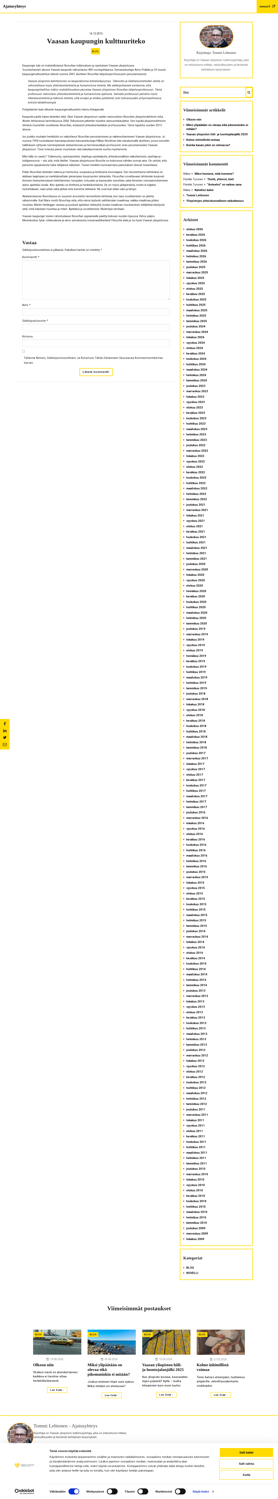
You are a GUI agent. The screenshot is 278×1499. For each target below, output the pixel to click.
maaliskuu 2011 (196, 1152)
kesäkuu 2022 (195, 472)
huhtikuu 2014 (196, 969)
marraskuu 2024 (197, 332)
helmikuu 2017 (196, 801)
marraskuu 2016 (197, 818)
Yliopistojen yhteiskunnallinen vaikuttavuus (215, 201)
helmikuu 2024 (196, 375)
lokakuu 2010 (195, 1179)
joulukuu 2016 (195, 812)
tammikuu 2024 (196, 380)
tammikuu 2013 (196, 1044)
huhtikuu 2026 (196, 245)
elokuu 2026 (194, 229)
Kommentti (31, 257)
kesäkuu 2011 (195, 1136)
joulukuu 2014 (195, 931)
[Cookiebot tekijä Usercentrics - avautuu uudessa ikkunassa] (24, 1491)
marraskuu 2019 (197, 634)
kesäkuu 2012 (195, 1077)
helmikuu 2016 (196, 861)
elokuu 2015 (194, 893)
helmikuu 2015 (196, 920)
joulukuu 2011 (195, 1109)
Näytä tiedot (201, 1491)
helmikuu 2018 (196, 742)
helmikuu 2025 (196, 315)
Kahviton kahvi (204, 190)
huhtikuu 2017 (196, 791)
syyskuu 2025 (195, 283)
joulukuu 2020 (195, 564)
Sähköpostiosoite (35, 320)
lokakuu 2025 (195, 278)
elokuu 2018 (194, 715)
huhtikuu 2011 (196, 1147)
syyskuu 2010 (195, 1185)
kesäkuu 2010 (195, 1196)
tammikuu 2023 (196, 440)
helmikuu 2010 (196, 1217)
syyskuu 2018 (195, 710)
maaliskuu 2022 (196, 488)
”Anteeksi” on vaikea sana (224, 184)
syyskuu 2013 (195, 1006)
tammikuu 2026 (196, 261)
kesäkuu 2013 (195, 1017)
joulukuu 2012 (195, 1050)
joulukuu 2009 (195, 1228)
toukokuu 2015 (196, 904)
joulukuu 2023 (195, 386)
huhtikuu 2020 (196, 607)
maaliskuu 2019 (196, 677)
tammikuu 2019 (196, 688)
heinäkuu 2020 (196, 591)
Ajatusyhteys (14, 6)
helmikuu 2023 (196, 434)
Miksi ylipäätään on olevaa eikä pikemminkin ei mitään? (217, 127)
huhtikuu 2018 (196, 731)
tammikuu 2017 (196, 807)
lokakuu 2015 (195, 882)
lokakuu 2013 (195, 1001)
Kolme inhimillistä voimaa (203, 140)
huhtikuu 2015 (196, 909)
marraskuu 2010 (197, 1174)
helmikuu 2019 (196, 683)
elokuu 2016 (194, 834)
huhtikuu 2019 (196, 672)
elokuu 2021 (194, 526)
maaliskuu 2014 (196, 974)
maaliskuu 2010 (196, 1212)
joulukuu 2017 (195, 753)
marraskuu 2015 (197, 877)
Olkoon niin (193, 119)
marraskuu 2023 (197, 391)
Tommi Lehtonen (197, 195)
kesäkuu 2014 (195, 958)
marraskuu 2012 (197, 1055)
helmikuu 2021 (196, 553)
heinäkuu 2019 (196, 656)
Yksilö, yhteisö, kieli (220, 179)
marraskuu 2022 (197, 450)
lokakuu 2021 (195, 515)
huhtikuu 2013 (196, 1028)
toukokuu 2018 (196, 726)
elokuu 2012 (194, 1071)
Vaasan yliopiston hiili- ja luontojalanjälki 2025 (217, 134)
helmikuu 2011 (196, 1158)
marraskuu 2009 (197, 1233)
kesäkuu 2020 (195, 596)
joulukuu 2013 (195, 990)
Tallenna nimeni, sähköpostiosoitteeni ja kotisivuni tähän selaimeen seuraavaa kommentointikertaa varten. (93, 360)
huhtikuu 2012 (196, 1088)
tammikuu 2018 (196, 747)
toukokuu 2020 (196, 602)
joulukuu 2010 (195, 1168)
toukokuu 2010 (196, 1201)
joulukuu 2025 (195, 267)
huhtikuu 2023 (196, 423)
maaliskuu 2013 (196, 1034)
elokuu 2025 (194, 288)
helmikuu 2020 (196, 618)
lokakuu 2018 (195, 704)
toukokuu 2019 (196, 666)
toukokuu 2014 (196, 963)
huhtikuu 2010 (196, 1206)
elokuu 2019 (194, 650)
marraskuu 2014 (197, 936)
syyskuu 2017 (195, 769)
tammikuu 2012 (196, 1104)
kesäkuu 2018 (195, 720)
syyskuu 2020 (195, 580)
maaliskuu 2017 (196, 796)
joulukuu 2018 (195, 693)
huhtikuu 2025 (196, 305)
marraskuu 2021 (197, 510)
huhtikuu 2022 (196, 483)
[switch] (112, 1491)
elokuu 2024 (194, 348)
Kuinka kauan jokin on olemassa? (208, 145)
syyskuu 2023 (195, 402)
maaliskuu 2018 (196, 737)
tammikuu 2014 (196, 985)
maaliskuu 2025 (196, 310)
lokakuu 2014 (195, 942)
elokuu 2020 (194, 585)
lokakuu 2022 (195, 456)
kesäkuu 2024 (195, 353)
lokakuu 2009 (195, 1239)
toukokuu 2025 (196, 299)
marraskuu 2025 (197, 272)
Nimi (26, 305)
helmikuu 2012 (196, 1098)
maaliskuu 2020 (196, 612)
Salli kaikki (246, 1452)
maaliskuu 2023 (196, 429)
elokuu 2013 (194, 1012)
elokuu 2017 (194, 774)
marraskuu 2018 (197, 699)
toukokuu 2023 (196, 418)
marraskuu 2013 (197, 996)
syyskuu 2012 (195, 1066)
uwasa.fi (265, 6)
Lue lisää (56, 1390)
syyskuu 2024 (195, 342)
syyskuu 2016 (195, 828)
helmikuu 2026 (196, 256)
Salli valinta (246, 1463)
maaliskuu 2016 (196, 855)
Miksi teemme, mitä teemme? (214, 173)
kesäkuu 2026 (195, 234)
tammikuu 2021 (196, 558)
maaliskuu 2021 (196, 548)
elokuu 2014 (194, 952)
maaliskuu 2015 (196, 915)
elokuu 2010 (194, 1190)
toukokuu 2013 (196, 1023)
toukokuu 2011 (196, 1142)
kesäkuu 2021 (195, 531)
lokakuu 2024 (195, 337)
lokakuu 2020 (195, 575)
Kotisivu (27, 336)
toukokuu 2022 (196, 477)
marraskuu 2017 (197, 758)
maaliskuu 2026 (196, 251)
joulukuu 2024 (195, 326)
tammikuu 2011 (196, 1163)
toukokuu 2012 (196, 1082)
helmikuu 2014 (196, 980)
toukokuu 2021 (196, 537)
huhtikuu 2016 (196, 850)
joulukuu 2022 (195, 445)
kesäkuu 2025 (195, 294)
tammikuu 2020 (196, 623)
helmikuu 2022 (196, 494)
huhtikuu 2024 (196, 364)
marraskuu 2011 (197, 1114)
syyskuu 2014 (195, 947)
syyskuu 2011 (195, 1125)
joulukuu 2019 (195, 629)
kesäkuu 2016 (195, 839)
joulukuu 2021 (195, 504)
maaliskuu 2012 (196, 1093)
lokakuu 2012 (195, 1060)
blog (95, 51)
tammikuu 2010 (196, 1222)
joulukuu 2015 (195, 872)
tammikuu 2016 (196, 866)
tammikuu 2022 (196, 499)
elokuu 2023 (194, 407)
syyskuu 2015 (195, 888)
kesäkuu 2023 (195, 413)
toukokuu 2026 (196, 240)
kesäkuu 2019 (195, 661)
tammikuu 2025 (196, 321)
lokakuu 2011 (195, 1120)
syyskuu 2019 (195, 645)
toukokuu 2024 (196, 359)
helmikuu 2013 (196, 1039)
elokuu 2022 (194, 467)
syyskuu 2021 (195, 521)
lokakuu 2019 (195, 639)
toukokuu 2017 (196, 785)
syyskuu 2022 (195, 461)
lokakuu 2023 (195, 396)
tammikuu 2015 (196, 926)
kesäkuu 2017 (195, 780)
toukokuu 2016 (196, 845)
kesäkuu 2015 (195, 898)
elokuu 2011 (194, 1131)
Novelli (192, 1273)
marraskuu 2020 (197, 569)
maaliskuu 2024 (196, 369)
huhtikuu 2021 (196, 542)
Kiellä (246, 1474)
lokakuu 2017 (195, 764)
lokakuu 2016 (195, 823)
